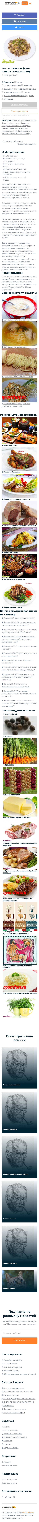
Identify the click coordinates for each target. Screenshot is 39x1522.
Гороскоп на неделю (13, 1360)
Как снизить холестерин (14, 1413)
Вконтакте (21, 21)
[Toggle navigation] (30, 3)
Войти (25, 3)
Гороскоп (8, 1441)
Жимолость (8, 1406)
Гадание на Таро (11, 1448)
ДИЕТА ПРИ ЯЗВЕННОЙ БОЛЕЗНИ (18, 1402)
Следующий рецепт (26, 144)
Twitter (20, 28)
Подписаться (19, 1341)
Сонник (7, 1444)
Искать (7, 1427)
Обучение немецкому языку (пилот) (19, 1374)
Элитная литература (13, 1367)
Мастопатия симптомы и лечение (18, 1392)
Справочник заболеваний (15, 1437)
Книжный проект (11, 1370)
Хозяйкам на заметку (12, 1434)
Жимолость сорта (11, 1395)
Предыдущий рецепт (13, 141)
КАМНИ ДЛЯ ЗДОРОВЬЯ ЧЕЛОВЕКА (19, 1399)
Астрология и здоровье (13, 1388)
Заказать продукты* (19, 105)
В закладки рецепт (19, 111)
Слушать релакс (10, 1363)
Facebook (20, 15)
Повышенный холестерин (14, 1409)
